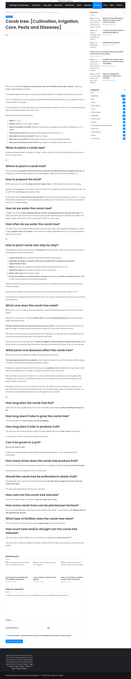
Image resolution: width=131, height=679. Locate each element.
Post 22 (20, 664)
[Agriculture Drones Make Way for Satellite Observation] (18, 568)
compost (46, 318)
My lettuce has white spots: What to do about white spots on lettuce (113, 20)
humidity (54, 276)
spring (18, 121)
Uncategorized (96, 132)
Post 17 (17, 662)
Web (48, 628)
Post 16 (11, 662)
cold (76, 173)
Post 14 (26, 660)
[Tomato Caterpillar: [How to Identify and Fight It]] (95, 34)
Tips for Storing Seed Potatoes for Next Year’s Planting (112, 76)
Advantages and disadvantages (19, 5)
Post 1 (8, 655)
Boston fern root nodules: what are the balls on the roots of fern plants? (106, 53)
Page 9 (25, 668)
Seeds (79, 5)
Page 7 (14, 668)
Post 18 (23, 662)
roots (78, 197)
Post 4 (24, 655)
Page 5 (23, 666)
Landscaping (95, 138)
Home (9, 12)
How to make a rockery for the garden (44, 578)
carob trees (19, 310)
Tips (92, 99)
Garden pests (36, 5)
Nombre (9, 620)
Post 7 (13, 657)
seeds (48, 250)
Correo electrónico (12, 628)
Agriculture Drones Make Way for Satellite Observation (17, 578)
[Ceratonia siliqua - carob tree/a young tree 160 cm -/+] (6, 160)
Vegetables (87, 5)
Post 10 (29, 657)
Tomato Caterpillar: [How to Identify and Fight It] (113, 31)
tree (61, 133)
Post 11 (8, 660)
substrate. (64, 267)
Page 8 (19, 668)
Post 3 (19, 655)
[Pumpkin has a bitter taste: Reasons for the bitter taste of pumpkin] (95, 65)
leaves (44, 389)
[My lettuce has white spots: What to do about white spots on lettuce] (95, 22)
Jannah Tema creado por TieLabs (52, 675)
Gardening (97, 5)
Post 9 (24, 657)
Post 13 (20, 660)
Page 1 (26, 664)
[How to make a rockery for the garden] (45, 568)
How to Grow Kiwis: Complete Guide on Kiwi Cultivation (72, 578)
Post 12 (14, 660)
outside (74, 292)
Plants (112, 5)
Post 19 (29, 662)
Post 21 (14, 664)
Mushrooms (58, 5)
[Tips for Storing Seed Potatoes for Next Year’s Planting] (95, 78)
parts (55, 334)
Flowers (119, 5)
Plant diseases (69, 5)
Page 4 (17, 666)
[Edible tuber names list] (95, 45)
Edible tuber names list (111, 43)
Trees (105, 5)
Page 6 (28, 666)
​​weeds (13, 202)
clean (79, 127)
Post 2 (14, 655)
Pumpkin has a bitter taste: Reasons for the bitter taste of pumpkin (113, 61)
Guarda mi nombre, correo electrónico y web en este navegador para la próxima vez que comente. (39, 635)
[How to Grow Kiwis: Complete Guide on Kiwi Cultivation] (73, 568)
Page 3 (11, 666)
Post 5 (30, 655)
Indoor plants (47, 5)
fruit (10, 100)
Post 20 (8, 664)
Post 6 (8, 657)
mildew (57, 368)
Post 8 (19, 657)
